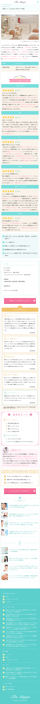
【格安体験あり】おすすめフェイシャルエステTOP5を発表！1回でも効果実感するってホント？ (21, 619)
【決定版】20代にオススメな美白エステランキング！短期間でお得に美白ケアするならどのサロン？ (21, 636)
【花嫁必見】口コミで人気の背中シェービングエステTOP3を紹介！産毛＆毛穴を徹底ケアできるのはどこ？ (21, 645)
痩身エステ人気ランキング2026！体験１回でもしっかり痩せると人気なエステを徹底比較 (21, 610)
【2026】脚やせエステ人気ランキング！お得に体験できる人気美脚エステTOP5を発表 (21, 615)
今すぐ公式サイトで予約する (20, 491)
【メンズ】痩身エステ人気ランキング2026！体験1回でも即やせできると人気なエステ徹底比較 (21, 632)
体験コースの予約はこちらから (20, 300)
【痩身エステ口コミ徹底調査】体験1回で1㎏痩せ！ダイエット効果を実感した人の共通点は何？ (21, 668)
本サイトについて (10, 686)
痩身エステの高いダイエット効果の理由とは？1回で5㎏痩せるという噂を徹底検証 (21, 677)
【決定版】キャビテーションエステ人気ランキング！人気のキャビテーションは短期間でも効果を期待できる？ (21, 628)
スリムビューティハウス (12, 599)
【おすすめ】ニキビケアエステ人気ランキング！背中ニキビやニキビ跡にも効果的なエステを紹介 (21, 641)
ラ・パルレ (8, 654)
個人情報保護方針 (10, 689)
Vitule (7, 596)
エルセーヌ (8, 601)
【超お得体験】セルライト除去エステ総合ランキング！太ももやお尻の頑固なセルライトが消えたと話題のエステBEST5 (21, 623)
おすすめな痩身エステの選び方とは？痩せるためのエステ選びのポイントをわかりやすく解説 (21, 673)
